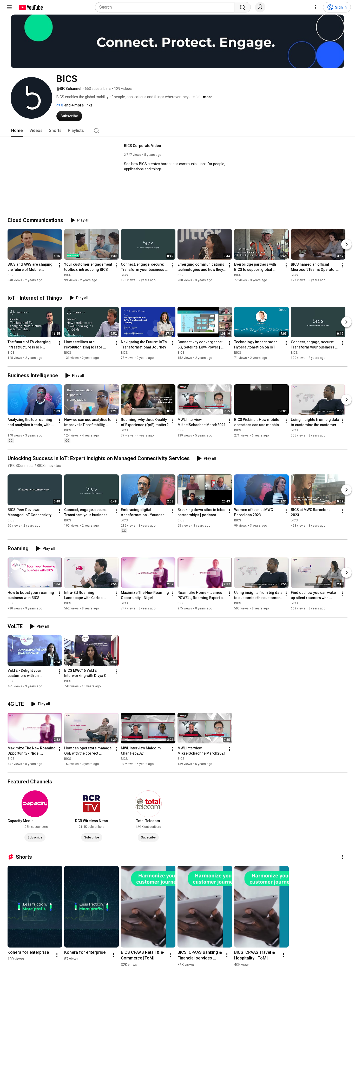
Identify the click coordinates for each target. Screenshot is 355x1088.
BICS (11, 275)
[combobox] (166, 7)
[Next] (346, 244)
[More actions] (59, 265)
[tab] (17, 130)
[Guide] (9, 7)
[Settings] (316, 7)
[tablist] (177, 130)
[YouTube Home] (31, 7)
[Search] (242, 7)
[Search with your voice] (260, 7)
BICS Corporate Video (142, 146)
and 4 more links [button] (78, 105)
